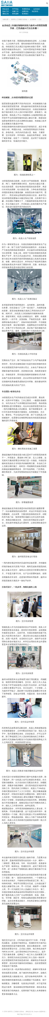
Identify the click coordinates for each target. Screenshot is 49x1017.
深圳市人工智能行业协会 (19, 19)
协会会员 (5, 9)
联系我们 (25, 14)
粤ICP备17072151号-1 (24, 1014)
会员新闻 (33, 19)
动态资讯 (35, 11)
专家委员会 (26, 9)
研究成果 (15, 14)
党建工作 (15, 11)
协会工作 (5, 11)
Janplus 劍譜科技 (39, 1011)
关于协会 (15, 9)
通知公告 (5, 14)
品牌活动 (25, 11)
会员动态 (36, 9)
